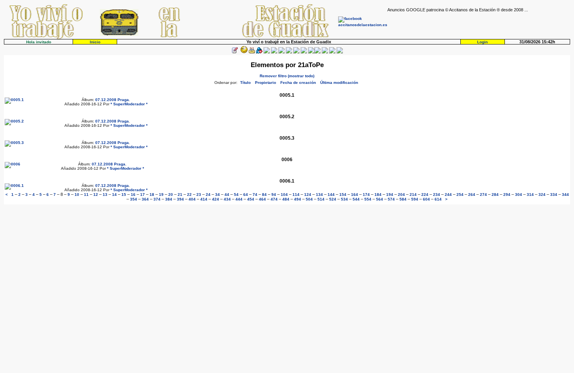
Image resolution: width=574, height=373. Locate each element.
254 (459, 194)
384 (168, 199)
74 (255, 194)
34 (217, 194)
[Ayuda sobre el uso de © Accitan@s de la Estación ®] (311, 52)
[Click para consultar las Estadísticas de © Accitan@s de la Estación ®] (281, 52)
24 (208, 194)
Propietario (265, 82)
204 (401, 194)
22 (189, 194)
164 (354, 194)
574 (391, 199)
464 (262, 199)
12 (95, 194)
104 (284, 194)
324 (541, 194)
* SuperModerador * (129, 104)
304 (518, 194)
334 (553, 194)
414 (203, 199)
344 (565, 194)
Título (245, 82)
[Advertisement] (478, 24)
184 (377, 194)
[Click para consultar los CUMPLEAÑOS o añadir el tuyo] (252, 52)
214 (413, 194)
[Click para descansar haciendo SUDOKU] (274, 52)
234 (436, 194)
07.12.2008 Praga (112, 100)
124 (307, 194)
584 (402, 199)
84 (264, 194)
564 (379, 199)
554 (367, 199)
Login (482, 42)
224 (424, 194)
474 (274, 199)
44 (227, 194)
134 (319, 194)
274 (483, 194)
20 (170, 194)
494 (297, 199)
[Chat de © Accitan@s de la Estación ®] (317, 52)
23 (198, 194)
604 (426, 199)
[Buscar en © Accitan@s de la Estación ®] (289, 52)
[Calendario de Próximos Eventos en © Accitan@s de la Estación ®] (296, 52)
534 (344, 199)
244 (448, 194)
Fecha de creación (298, 82)
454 (250, 199)
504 (309, 199)
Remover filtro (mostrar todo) (287, 76)
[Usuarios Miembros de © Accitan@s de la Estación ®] (304, 52)
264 (471, 194)
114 (295, 194)
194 (389, 194)
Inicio (95, 42)
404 (192, 199)
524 (332, 199)
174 (366, 194)
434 (227, 199)
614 (438, 199)
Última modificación (339, 82)
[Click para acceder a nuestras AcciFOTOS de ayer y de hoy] (243, 52)
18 (152, 194)
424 (215, 199)
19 (161, 194)
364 (145, 199)
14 (114, 194)
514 (320, 199)
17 (142, 194)
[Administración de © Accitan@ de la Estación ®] (340, 52)
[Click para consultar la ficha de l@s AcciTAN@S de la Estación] (259, 52)
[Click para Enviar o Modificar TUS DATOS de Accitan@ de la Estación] (235, 52)
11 (86, 194)
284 (495, 194)
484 (285, 199)
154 (342, 194)
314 (530, 194)
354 (133, 199)
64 (245, 194)
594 (414, 199)
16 (133, 194)
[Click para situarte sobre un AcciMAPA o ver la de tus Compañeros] (267, 52)
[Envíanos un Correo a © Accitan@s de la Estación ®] (325, 52)
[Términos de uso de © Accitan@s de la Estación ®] (332, 52)
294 (506, 194)
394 (180, 199)
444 (238, 199)
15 (123, 194)
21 (180, 194)
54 (236, 194)
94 (273, 194)
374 (156, 199)
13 (105, 194)
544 (356, 199)
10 (77, 194)
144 (331, 194)
